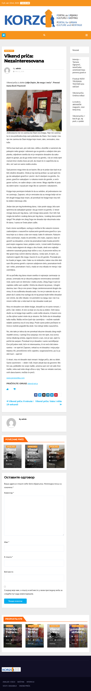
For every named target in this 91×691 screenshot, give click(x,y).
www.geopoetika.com (16, 378)
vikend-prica (32, 384)
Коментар (9, 493)
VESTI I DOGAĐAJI (77, 626)
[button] (44, 35)
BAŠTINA (21, 682)
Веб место (8, 572)
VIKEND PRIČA (9, 50)
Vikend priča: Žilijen (54, 452)
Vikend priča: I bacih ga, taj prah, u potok (79, 118)
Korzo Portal (12, 31)
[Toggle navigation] (86, 35)
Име (6, 542)
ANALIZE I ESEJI (33, 626)
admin (18, 68)
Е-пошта (8, 557)
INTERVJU (10, 626)
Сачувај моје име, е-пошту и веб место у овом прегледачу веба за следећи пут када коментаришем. (33, 592)
